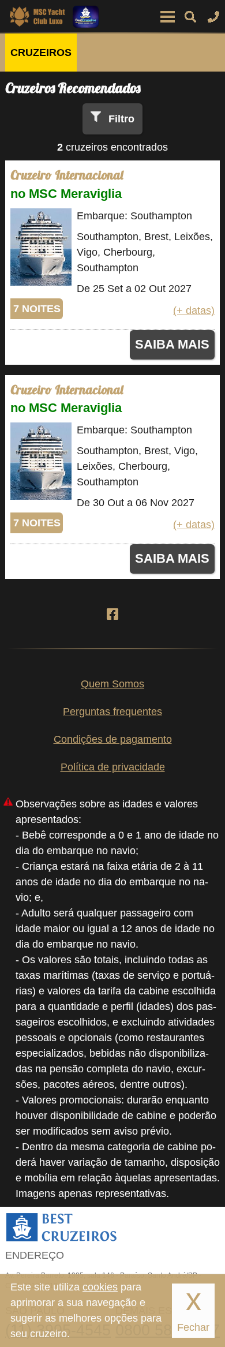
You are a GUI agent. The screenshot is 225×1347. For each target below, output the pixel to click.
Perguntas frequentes (112, 711)
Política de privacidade (113, 767)
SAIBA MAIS (172, 344)
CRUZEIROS (41, 52)
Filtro (121, 119)
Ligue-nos (213, 16)
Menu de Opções (167, 16)
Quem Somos (112, 684)
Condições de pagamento (113, 739)
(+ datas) (194, 310)
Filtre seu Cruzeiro (190, 16)
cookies (100, 1287)
